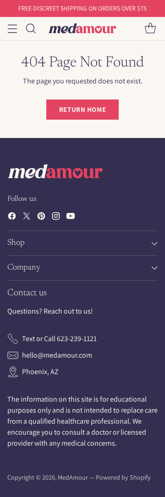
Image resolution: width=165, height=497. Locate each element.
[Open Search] (30, 28)
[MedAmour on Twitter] (26, 217)
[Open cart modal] (150, 28)
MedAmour (73, 477)
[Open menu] (12, 28)
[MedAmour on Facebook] (11, 217)
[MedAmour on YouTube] (70, 217)
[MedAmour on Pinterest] (41, 217)
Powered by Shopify (123, 477)
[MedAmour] (82, 28)
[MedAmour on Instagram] (55, 217)
